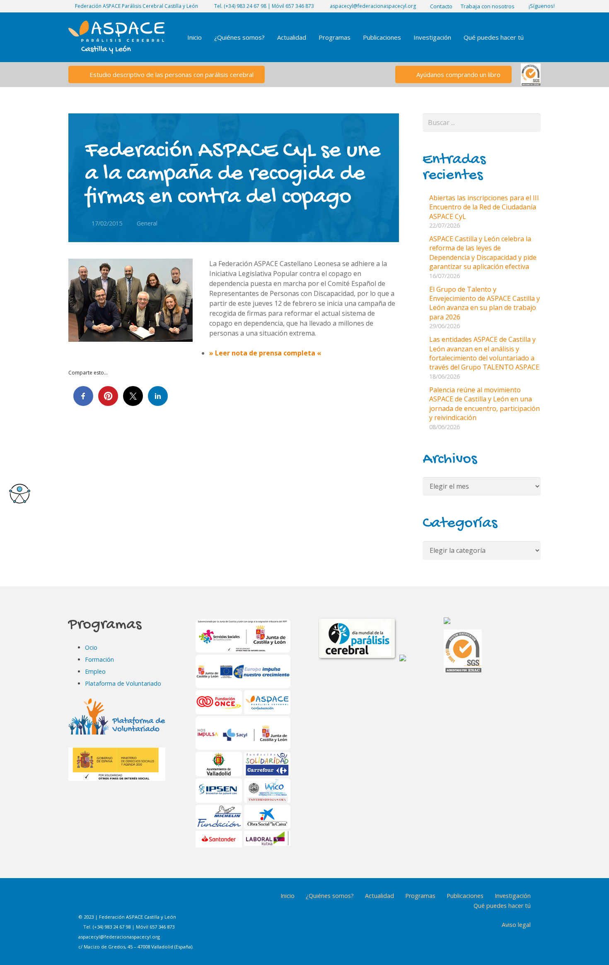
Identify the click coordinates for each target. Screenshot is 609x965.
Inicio (287, 896)
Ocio (91, 647)
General (147, 223)
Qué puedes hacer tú (502, 906)
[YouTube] (150, 901)
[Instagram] (108, 901)
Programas (420, 896)
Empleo (95, 671)
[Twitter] (129, 901)
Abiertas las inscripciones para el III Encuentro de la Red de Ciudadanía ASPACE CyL (484, 207)
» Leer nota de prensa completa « (265, 353)
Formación (99, 659)
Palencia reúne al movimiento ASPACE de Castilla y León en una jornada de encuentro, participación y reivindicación (484, 403)
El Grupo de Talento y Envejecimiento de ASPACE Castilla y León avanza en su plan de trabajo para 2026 (484, 303)
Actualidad (379, 896)
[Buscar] (538, 37)
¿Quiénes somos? (330, 896)
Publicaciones (465, 896)
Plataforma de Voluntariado (123, 683)
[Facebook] (87, 901)
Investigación (513, 896)
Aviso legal (516, 925)
